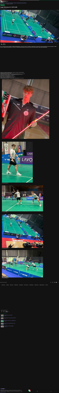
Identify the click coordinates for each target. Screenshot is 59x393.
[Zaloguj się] (0, 4)
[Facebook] (51, 282)
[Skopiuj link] (58, 282)
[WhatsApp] (54, 282)
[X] (52, 282)
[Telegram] (56, 282)
